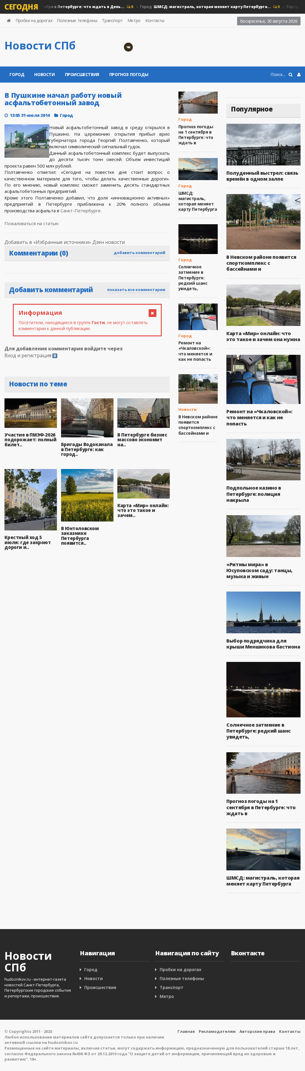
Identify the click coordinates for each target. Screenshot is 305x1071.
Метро (134, 20)
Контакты (154, 20)
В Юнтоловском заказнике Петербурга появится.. (80, 535)
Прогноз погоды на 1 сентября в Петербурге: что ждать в (195, 135)
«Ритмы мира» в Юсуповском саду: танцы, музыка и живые (259, 570)
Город (197, 6)
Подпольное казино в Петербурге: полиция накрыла (253, 494)
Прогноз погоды (128, 74)
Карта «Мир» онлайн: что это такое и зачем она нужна (263, 336)
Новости (44, 74)
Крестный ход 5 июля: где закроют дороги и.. (27, 542)
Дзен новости (108, 242)
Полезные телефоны (77, 20)
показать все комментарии (136, 289)
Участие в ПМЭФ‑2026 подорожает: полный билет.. (30, 440)
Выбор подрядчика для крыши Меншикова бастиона (263, 643)
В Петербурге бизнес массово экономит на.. (142, 440)
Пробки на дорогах (33, 20)
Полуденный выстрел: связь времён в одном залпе (262, 176)
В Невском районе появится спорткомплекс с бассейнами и (198, 425)
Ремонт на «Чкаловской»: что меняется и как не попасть (195, 351)
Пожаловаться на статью (31, 223)
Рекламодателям (217, 1031)
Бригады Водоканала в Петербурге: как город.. (87, 449)
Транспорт (112, 20)
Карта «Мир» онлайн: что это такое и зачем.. (143, 510)
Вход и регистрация (27, 355)
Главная (186, 1031)
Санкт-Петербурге (80, 210)
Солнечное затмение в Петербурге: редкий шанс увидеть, (193, 277)
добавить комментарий (139, 252)
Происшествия (82, 74)
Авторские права (257, 1031)
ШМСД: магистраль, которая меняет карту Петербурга (197, 201)
